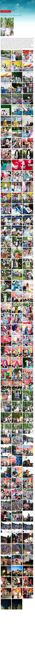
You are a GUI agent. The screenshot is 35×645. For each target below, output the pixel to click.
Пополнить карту (6, 11)
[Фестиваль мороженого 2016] (7, 35)
